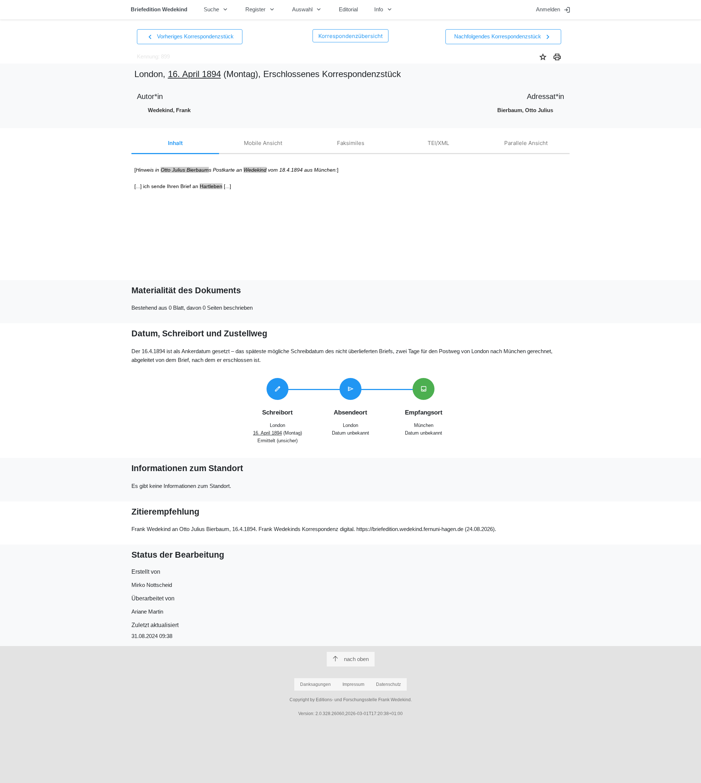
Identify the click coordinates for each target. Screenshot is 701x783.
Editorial (348, 9)
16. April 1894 (194, 74)
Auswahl (307, 9)
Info (383, 9)
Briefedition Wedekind (159, 9)
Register (260, 9)
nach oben (356, 659)
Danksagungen (315, 684)
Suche (216, 9)
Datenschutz (388, 684)
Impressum (353, 684)
